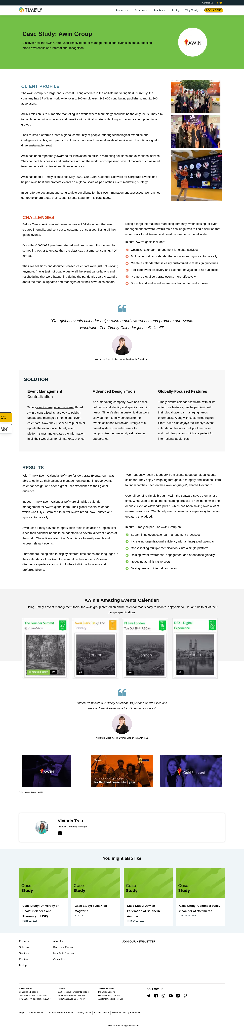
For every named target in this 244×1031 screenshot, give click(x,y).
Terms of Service (36, 1012)
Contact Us (207, 2)
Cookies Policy (101, 1012)
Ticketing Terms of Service (60, 1012)
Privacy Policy (84, 1012)
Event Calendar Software (59, 501)
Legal (21, 1012)
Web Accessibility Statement (126, 1012)
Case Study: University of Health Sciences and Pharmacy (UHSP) (40, 911)
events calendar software (184, 402)
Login (219, 2)
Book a (213, 10)
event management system (55, 407)
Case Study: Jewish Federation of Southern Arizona (143, 911)
